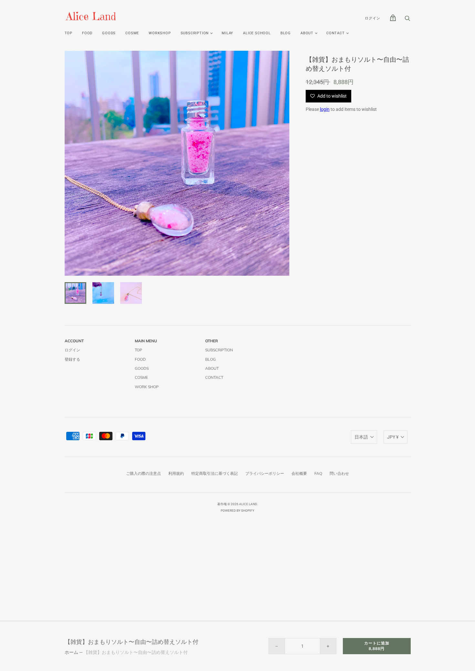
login (325, 109)
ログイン (372, 18)
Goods (109, 33)
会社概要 (299, 473)
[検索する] (407, 20)
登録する (72, 359)
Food (87, 33)
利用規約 (176, 473)
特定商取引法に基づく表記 (214, 473)
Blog (285, 33)
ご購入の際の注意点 (143, 473)
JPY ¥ (392, 437)
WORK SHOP (147, 386)
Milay (227, 33)
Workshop (160, 33)
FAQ (318, 473)
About (307, 33)
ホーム (71, 652)
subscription (195, 33)
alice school (257, 33)
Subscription (219, 349)
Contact (335, 33)
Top (68, 33)
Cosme (132, 33)
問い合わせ (339, 473)
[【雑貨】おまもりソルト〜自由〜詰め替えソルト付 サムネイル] (75, 293)
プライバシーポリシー (264, 473)
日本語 (361, 437)
